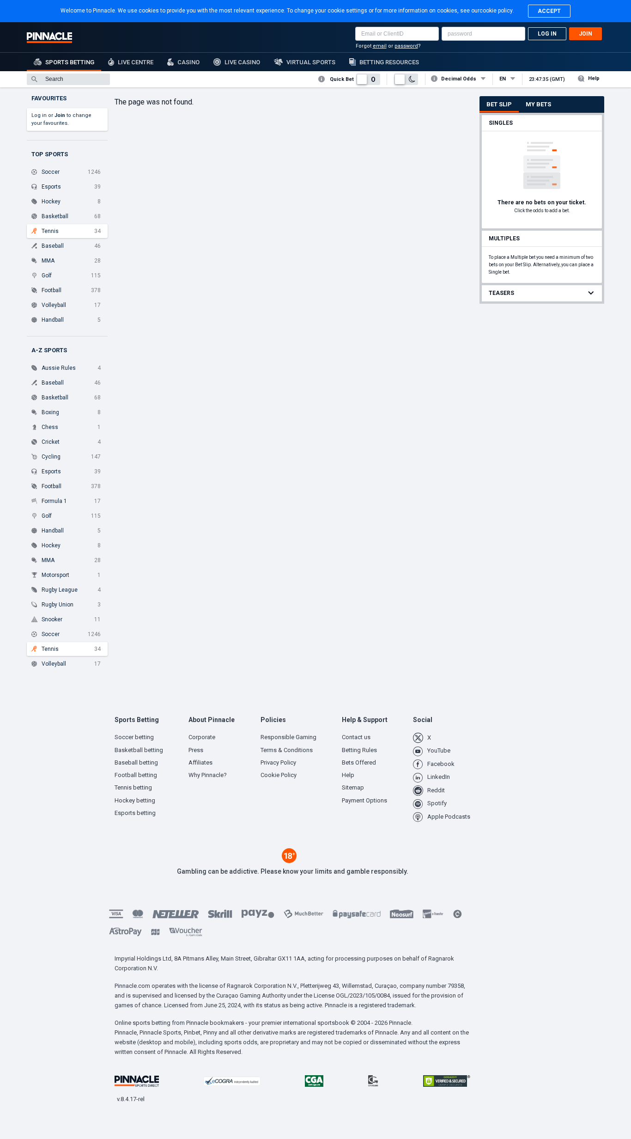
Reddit (436, 790)
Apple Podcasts (448, 816)
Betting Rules (359, 750)
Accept (549, 11)
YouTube (438, 750)
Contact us (356, 737)
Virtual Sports (310, 62)
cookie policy (496, 10)
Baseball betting (136, 762)
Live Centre (135, 62)
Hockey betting (135, 800)
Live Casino (242, 62)
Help (594, 78)
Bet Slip (499, 104)
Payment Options (364, 800)
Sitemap (353, 787)
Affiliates (200, 762)
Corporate (201, 737)
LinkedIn (438, 776)
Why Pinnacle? (207, 775)
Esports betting (135, 812)
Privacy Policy (278, 762)
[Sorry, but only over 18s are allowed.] (289, 860)
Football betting (136, 775)
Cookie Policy (279, 775)
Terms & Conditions (287, 750)
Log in (547, 34)
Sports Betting (69, 62)
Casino (188, 62)
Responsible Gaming (288, 737)
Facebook (441, 763)
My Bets (538, 104)
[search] (68, 79)
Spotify (437, 803)
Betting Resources (389, 62)
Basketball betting (139, 750)
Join (585, 34)
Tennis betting (133, 787)
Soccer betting (134, 737)
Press (195, 750)
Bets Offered (359, 762)
